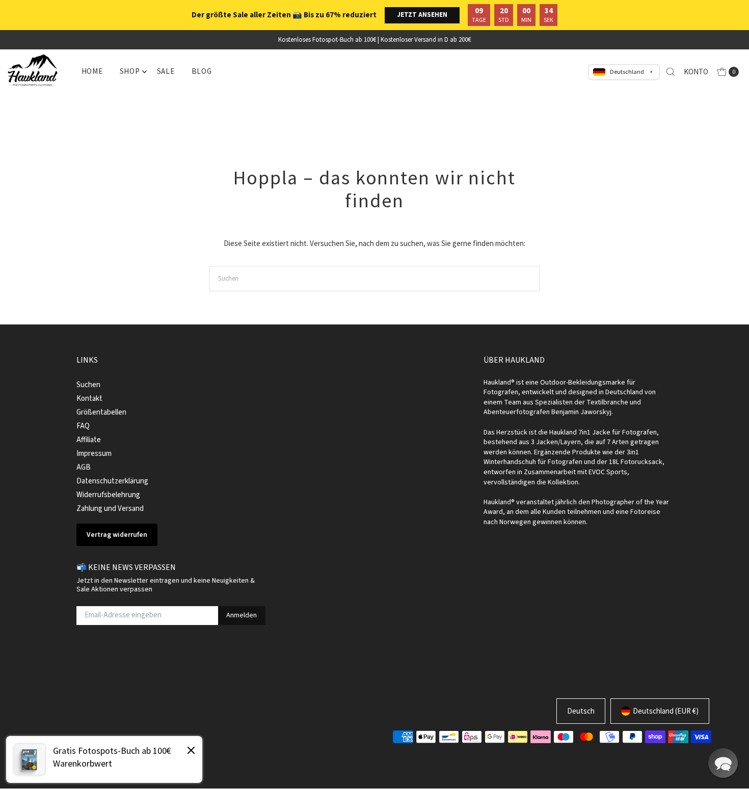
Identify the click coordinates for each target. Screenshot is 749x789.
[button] (723, 763)
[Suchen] (670, 72)
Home (92, 71)
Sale (166, 71)
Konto (696, 71)
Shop (130, 71)
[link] (104, 759)
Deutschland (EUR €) (666, 711)
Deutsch (581, 711)
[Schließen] (191, 752)
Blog (202, 71)
